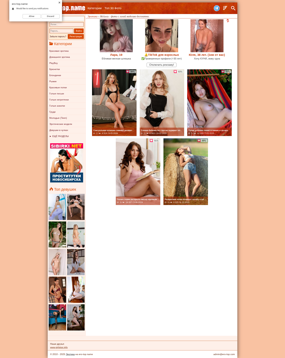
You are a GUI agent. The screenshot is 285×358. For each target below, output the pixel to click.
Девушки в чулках (58, 130)
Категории (95, 8)
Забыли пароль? (58, 36)
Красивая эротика (59, 51)
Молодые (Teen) (58, 118)
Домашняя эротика (59, 57)
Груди (52, 111)
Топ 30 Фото (113, 8)
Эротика (70, 354)
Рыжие (53, 81)
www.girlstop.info (59, 347)
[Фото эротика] (67, 8)
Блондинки (55, 75)
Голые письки (56, 93)
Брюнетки (54, 69)
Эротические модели (60, 124)
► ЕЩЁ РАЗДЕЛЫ (59, 136)
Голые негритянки (59, 99)
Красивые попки (58, 87)
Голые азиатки (57, 105)
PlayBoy (53, 63)
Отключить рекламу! (161, 64)
